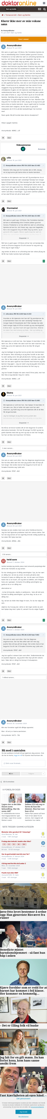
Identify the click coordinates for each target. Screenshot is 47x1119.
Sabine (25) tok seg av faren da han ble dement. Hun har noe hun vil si (35, 807)
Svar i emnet (23, 39)
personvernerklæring (37, 1107)
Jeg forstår (23, 1112)
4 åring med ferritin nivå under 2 (14, 863)
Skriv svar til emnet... (13, 763)
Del (11, 773)
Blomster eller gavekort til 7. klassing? (16, 832)
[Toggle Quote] (4, 165)
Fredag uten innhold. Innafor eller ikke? (16, 841)
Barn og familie (16, 33)
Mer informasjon (23, 1116)
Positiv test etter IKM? (10, 873)
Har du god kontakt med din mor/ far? (16, 854)
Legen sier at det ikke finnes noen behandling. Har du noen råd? (11, 807)
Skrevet (14, 48)
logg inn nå (18, 755)
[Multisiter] (3, 137)
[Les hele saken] (12, 798)
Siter (9, 138)
